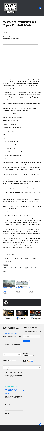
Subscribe (26, 340)
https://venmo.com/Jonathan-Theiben (12, 386)
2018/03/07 (18, 29)
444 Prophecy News (12, 427)
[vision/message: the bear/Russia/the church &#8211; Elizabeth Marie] (35, 283)
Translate (31, 361)
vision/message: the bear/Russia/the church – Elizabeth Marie (33, 289)
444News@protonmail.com (10, 333)
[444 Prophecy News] (22, 8)
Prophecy (14, 19)
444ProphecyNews (11, 29)
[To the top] (40, 424)
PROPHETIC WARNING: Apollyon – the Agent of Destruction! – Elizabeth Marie (21, 289)
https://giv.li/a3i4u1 (8, 393)
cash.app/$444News (9, 383)
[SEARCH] (19, 354)
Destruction (6, 19)
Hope (10, 19)
